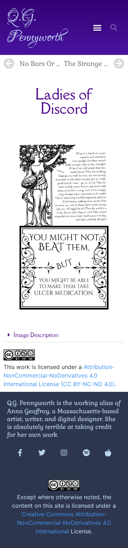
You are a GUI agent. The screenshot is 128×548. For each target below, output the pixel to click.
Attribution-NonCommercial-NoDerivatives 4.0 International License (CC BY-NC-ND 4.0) (59, 375)
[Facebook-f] (20, 453)
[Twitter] (42, 453)
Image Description (36, 335)
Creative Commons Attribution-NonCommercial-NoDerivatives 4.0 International (64, 523)
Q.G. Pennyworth (35, 27)
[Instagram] (64, 453)
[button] (97, 27)
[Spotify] (86, 453)
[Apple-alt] (108, 453)
